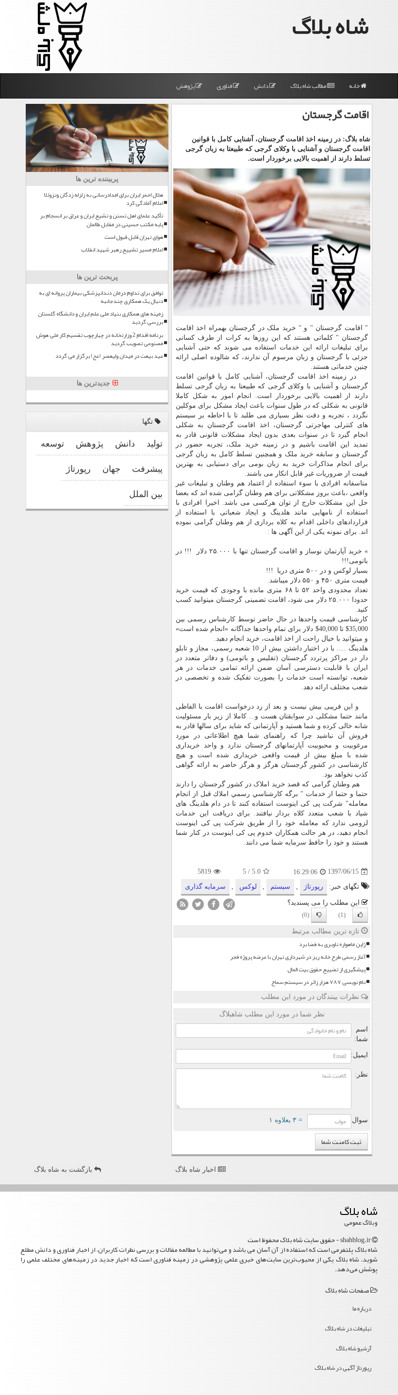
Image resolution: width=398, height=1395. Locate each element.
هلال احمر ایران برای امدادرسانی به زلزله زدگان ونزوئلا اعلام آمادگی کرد (103, 199)
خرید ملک (244, 444)
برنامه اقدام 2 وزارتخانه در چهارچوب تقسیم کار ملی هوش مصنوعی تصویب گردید (99, 339)
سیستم (280, 886)
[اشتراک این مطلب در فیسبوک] (213, 903)
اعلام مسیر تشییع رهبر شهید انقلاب (122, 249)
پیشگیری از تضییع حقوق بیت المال (326, 969)
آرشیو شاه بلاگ (353, 1348)
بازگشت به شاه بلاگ (64, 1169)
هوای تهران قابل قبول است (133, 237)
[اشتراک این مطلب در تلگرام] (229, 903)
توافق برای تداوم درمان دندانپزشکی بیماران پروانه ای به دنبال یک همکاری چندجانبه (101, 297)
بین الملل (146, 494)
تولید (155, 443)
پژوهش (186, 86)
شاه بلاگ (330, 26)
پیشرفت (147, 469)
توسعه (52, 443)
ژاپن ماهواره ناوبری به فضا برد (332, 944)
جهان (111, 469)
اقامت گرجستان (338, 328)
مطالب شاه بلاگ (308, 86)
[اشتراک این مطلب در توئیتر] (198, 903)
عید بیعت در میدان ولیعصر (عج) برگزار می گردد (109, 356)
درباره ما (361, 1308)
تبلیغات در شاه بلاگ (348, 1328)
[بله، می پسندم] (360, 915)
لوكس (248, 886)
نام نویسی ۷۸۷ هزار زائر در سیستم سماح (318, 982)
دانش (261, 86)
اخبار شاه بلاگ (196, 1169)
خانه (355, 86)
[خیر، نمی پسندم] (319, 915)
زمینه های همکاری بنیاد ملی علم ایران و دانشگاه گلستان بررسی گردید (100, 318)
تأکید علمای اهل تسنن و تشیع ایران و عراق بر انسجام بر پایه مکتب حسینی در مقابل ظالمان (101, 220)
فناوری (224, 86)
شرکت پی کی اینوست (309, 803)
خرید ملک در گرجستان (262, 328)
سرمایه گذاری (205, 886)
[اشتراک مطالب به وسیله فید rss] (182, 903)
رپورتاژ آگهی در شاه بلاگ (343, 1368)
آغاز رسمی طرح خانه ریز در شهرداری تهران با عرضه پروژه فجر (297, 957)
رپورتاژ (313, 886)
